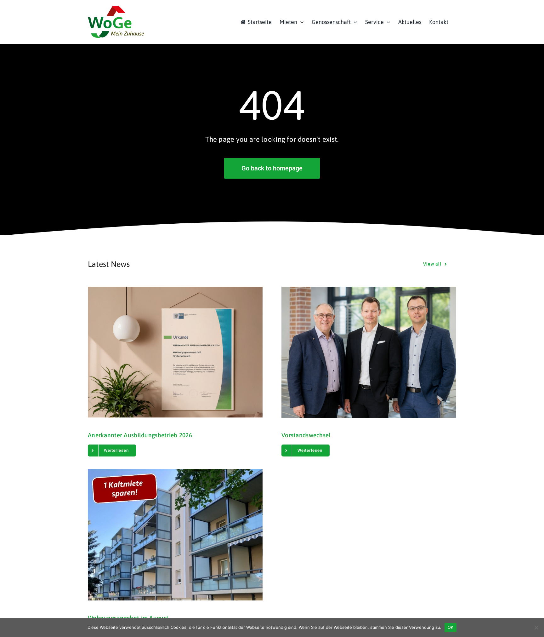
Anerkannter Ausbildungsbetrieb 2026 (140, 435)
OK (451, 627)
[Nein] (536, 627)
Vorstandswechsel (306, 435)
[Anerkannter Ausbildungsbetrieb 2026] (175, 352)
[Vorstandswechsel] (368, 352)
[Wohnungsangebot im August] (175, 534)
